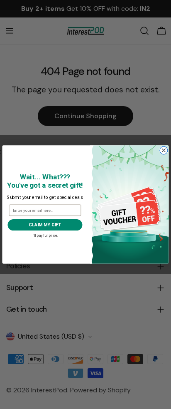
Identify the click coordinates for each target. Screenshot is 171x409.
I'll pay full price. (45, 235)
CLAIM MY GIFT (45, 225)
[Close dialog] (164, 150)
